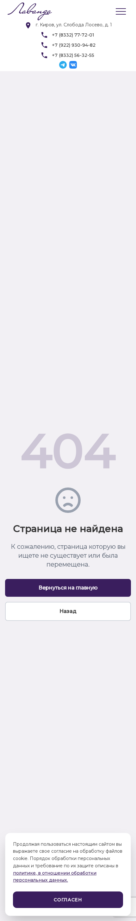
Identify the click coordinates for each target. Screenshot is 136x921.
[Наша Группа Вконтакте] (73, 65)
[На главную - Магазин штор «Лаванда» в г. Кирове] (27, 11)
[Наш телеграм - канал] (63, 65)
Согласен (68, 900)
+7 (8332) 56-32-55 (73, 55)
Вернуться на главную (68, 588)
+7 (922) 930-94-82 (74, 45)
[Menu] (120, 11)
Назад (68, 611)
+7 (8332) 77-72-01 (73, 35)
